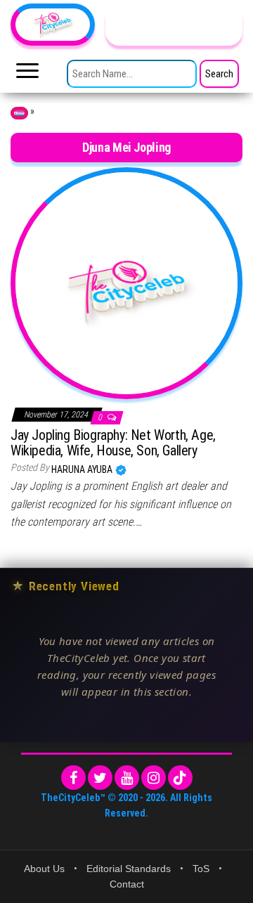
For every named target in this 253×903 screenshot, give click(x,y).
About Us (44, 868)
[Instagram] (153, 777)
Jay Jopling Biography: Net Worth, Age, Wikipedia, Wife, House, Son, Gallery (113, 443)
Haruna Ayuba (83, 469)
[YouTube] (127, 777)
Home (19, 113)
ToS (201, 868)
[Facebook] (73, 777)
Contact (127, 884)
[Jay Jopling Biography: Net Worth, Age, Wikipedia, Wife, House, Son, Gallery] (126, 281)
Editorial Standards (128, 868)
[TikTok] (180, 777)
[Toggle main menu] (27, 74)
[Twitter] (100, 777)
